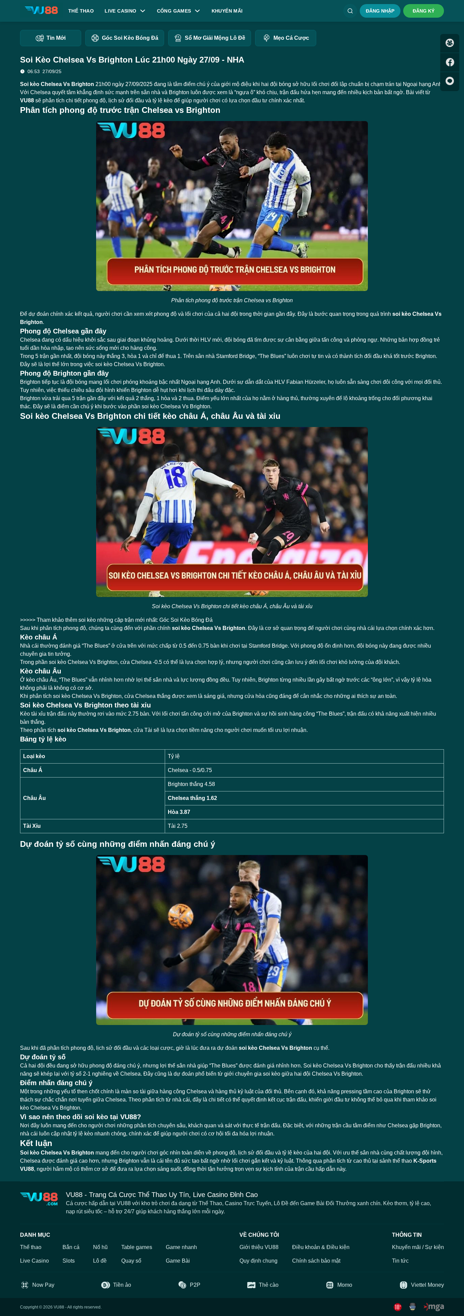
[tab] (50, 38)
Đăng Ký (423, 11)
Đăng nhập (380, 11)
